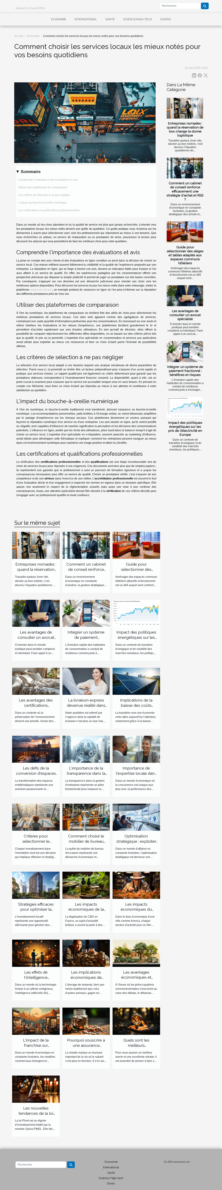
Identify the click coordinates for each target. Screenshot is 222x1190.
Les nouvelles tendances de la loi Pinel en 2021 (36, 1113)
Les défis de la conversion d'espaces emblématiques (36, 773)
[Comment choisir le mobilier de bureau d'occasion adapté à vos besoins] (86, 816)
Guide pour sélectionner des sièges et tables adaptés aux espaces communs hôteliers (185, 255)
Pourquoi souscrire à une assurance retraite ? (86, 1045)
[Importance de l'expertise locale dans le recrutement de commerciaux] (136, 748)
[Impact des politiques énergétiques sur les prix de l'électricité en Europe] (185, 407)
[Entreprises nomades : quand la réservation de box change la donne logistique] (185, 108)
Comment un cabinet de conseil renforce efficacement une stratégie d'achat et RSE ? (185, 191)
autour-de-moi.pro (41, 289)
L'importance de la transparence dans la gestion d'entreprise (86, 773)
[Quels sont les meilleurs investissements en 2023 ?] (136, 1021)
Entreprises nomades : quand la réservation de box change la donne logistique (185, 129)
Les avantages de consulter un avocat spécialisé (185, 315)
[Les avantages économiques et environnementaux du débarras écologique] (136, 953)
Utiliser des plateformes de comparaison (42, 187)
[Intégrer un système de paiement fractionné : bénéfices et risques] (185, 351)
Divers (165, 19)
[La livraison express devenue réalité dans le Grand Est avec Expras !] (86, 681)
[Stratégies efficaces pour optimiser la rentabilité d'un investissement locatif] (36, 885)
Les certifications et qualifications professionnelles (49, 210)
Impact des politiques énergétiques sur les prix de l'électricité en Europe (185, 428)
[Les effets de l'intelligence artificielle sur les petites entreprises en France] (36, 953)
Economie (58, 19)
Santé (110, 19)
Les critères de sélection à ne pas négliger (44, 195)
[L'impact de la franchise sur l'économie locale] (36, 1021)
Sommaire (31, 171)
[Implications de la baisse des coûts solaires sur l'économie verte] (136, 681)
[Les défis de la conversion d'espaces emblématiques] (36, 748)
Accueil (18, 36)
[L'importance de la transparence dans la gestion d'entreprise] (86, 748)
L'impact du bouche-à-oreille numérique (42, 202)
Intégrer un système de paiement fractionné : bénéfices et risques (185, 371)
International (86, 19)
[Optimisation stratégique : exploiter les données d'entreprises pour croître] (136, 816)
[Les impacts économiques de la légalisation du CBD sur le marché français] (86, 885)
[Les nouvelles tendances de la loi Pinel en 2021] (36, 1089)
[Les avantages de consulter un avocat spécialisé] (185, 295)
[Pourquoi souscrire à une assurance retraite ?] (86, 1021)
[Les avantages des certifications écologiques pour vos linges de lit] (36, 681)
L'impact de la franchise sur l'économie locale (36, 1045)
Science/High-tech (137, 19)
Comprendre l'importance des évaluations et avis (48, 179)
